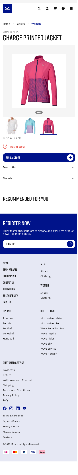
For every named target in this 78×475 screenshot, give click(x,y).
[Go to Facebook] (5, 408)
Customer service (13, 363)
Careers (7, 302)
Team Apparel (10, 269)
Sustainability (10, 295)
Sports (7, 311)
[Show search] (39, 8)
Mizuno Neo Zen (50, 323)
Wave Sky (46, 343)
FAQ (5, 400)
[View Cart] (55, 8)
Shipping (8, 385)
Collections (47, 311)
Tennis (7, 323)
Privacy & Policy (11, 426)
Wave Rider (47, 338)
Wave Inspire (48, 333)
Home (6, 23)
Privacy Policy (11, 395)
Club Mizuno (9, 276)
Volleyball (9, 333)
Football (8, 328)
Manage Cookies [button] (11, 432)
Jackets (21, 23)
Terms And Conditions (16, 390)
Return (7, 375)
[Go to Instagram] (11, 408)
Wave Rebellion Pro (52, 328)
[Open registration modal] (47, 8)
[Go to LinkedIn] (18, 408)
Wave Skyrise (48, 348)
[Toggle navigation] (71, 9)
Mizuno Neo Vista (51, 318)
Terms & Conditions (13, 415)
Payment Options (11, 421)
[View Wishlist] (63, 8)
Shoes (44, 271)
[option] (11, 125)
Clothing (45, 276)
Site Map (7, 437)
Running (8, 318)
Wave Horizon (48, 353)
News (6, 263)
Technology (9, 289)
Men (42, 264)
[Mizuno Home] (7, 8)
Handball (8, 338)
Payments (9, 370)
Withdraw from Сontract (17, 380)
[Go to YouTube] (24, 408)
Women (36, 23)
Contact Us (9, 282)
